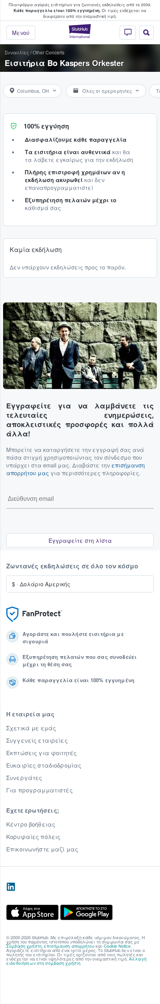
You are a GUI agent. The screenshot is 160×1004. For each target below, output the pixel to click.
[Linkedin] (11, 887)
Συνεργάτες (24, 778)
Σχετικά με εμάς (31, 728)
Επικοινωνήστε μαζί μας (42, 849)
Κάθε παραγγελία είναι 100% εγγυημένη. (57, 10)
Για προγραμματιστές (39, 790)
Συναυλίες (17, 52)
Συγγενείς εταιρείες (37, 740)
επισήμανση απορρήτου (69, 946)
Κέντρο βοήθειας (30, 824)
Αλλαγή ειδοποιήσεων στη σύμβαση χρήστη (76, 960)
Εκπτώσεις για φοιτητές (41, 753)
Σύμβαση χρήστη (24, 946)
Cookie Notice (117, 946)
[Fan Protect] (34, 614)
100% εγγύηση (46, 126)
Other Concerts (48, 52)
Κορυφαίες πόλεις (33, 837)
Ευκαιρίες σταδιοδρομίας (43, 765)
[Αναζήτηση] (146, 33)
